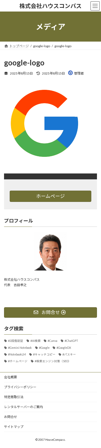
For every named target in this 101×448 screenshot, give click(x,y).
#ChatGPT (71, 340)
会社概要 (10, 377)
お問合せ (10, 417)
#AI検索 (35, 340)
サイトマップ (13, 427)
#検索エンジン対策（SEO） (53, 361)
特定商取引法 (13, 397)
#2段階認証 (15, 340)
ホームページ (50, 196)
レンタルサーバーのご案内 (23, 407)
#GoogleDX (64, 347)
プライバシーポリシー (20, 387)
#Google (44, 347)
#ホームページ (17, 361)
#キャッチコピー (44, 354)
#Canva (52, 340)
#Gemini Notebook (20, 347)
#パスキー (69, 354)
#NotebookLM (17, 354)
